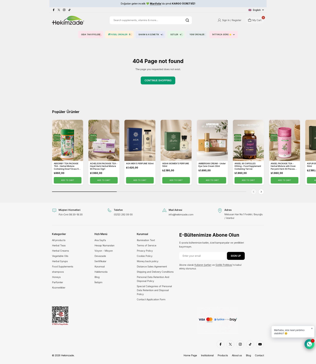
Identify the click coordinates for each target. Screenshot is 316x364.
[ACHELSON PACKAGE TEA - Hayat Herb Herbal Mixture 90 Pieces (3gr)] (103, 140)
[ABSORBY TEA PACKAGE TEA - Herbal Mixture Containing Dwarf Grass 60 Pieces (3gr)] (67, 140)
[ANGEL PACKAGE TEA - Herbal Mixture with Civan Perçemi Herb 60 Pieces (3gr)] (284, 140)
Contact (259, 355)
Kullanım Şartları (203, 264)
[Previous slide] (253, 192)
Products (223, 355)
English (254, 10)
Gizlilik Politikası (223, 264)
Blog (248, 355)
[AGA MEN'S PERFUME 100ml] (139, 140)
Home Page (190, 355)
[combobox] (151, 20)
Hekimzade (67, 355)
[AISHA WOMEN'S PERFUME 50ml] (176, 140)
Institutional (207, 355)
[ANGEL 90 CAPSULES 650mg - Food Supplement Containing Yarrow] (248, 140)
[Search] (187, 20)
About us (237, 355)
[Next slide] (261, 192)
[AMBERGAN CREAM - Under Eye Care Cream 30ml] (212, 140)
